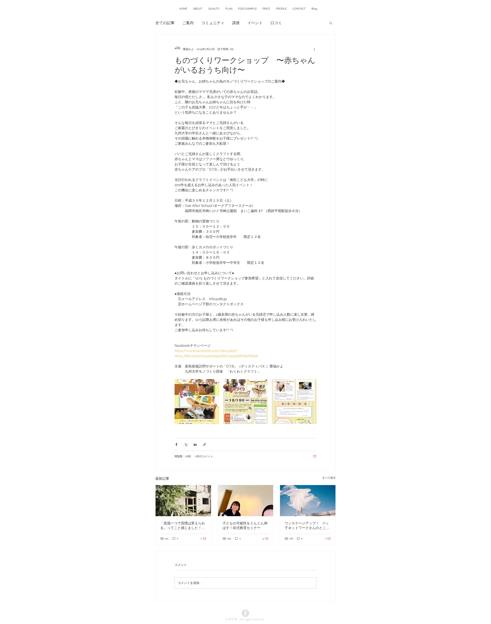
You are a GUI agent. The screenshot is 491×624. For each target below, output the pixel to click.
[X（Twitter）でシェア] (186, 444)
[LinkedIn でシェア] (195, 444)
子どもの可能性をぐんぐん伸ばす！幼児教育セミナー (244, 525)
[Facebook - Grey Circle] (245, 613)
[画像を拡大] (197, 401)
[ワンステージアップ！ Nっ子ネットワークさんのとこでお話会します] (307, 500)
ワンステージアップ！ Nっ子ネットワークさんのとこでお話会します (307, 525)
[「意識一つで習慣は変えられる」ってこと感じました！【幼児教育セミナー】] (183, 500)
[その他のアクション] (314, 49)
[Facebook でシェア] (176, 444)
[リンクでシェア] (204, 444)
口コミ (276, 23)
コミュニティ (212, 23)
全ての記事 (165, 23)
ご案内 (188, 23)
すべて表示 (329, 477)
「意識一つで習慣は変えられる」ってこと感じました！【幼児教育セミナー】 (182, 525)
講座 (236, 23)
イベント (255, 23)
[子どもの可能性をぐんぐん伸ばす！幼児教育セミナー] (245, 500)
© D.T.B (232, 619)
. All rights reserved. (251, 619)
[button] (331, 22)
